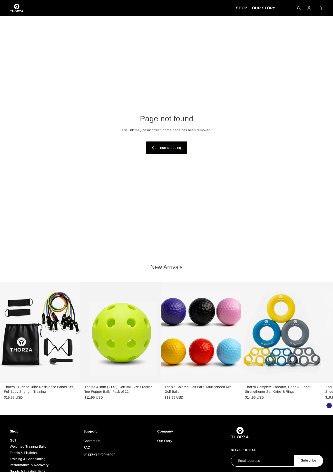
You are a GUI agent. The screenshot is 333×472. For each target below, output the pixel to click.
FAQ (86, 447)
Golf (13, 440)
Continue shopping (166, 148)
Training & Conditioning (28, 459)
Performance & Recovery (29, 465)
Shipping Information (99, 454)
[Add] (73, 375)
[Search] (299, 8)
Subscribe (308, 460)
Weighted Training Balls (28, 446)
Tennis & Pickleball (24, 453)
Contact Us (91, 441)
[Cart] (319, 8)
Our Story (164, 441)
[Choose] (233, 375)
